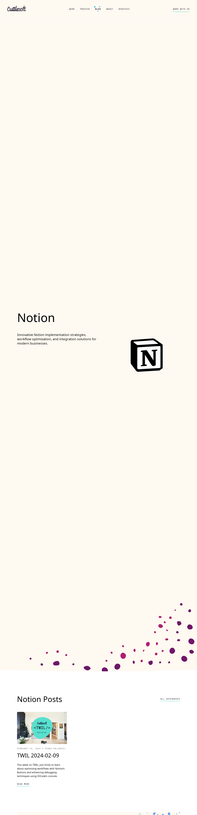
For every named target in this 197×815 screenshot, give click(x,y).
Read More (23, 784)
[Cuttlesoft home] (16, 9)
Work (72, 9)
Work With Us (181, 9)
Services (124, 9)
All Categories (170, 699)
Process (85, 9)
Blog (98, 9)
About (109, 9)
